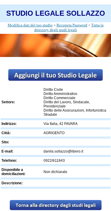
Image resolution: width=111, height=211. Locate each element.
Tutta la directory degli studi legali (69, 27)
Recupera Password (72, 25)
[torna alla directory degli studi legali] (56, 208)
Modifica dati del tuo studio (30, 25)
